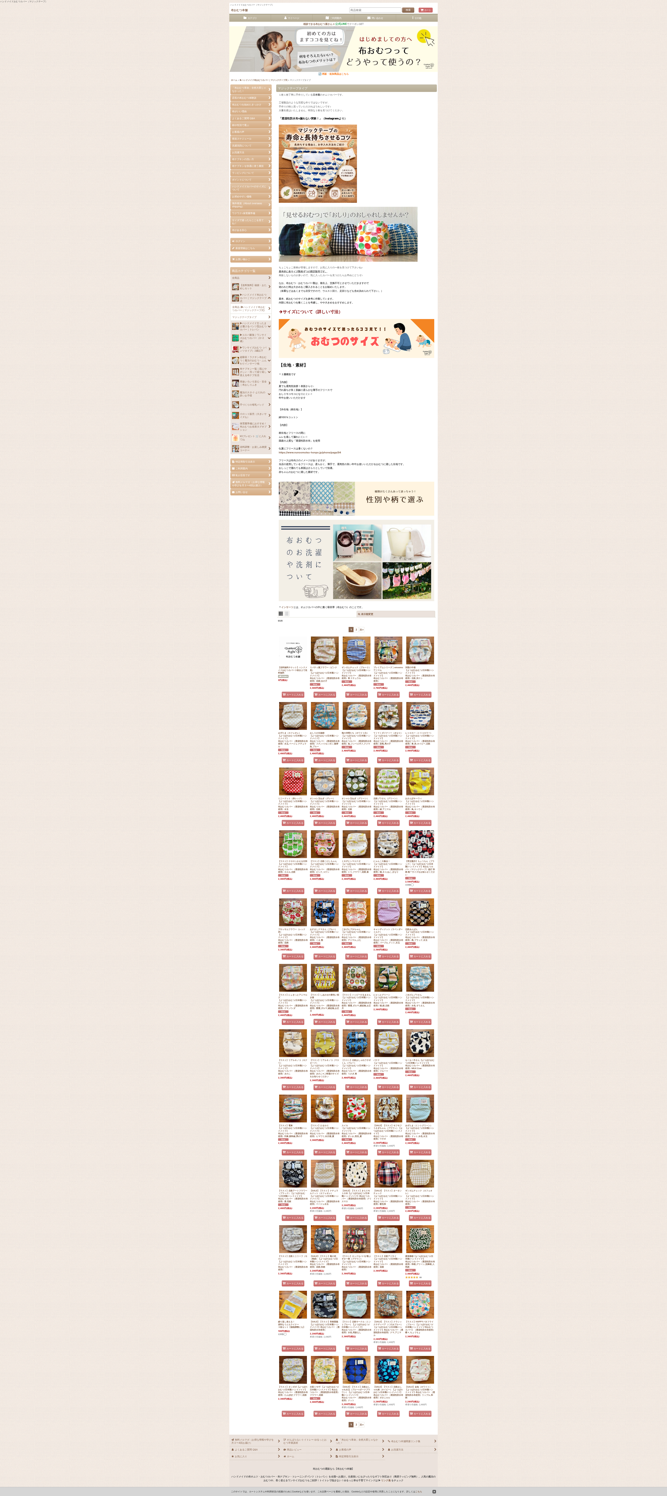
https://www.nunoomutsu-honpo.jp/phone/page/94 (310, 452)
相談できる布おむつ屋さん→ (325, 23)
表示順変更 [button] (367, 614)
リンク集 (386, 1480)
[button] (417, 18)
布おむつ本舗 (239, 10)
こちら (418, 1491)
